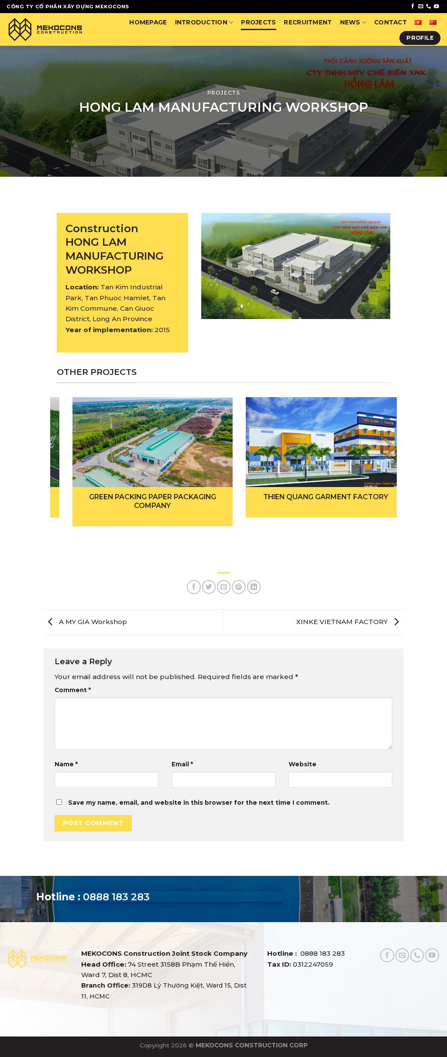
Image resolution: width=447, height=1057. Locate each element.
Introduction (201, 22)
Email (182, 764)
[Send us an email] (420, 6)
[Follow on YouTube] (436, 6)
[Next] (379, 451)
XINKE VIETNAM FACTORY (342, 622)
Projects (258, 22)
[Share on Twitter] (209, 587)
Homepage (148, 22)
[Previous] (68, 451)
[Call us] (428, 6)
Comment (73, 689)
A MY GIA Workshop (92, 622)
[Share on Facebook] (193, 587)
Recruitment (308, 22)
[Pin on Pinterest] (238, 587)
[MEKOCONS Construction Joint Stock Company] (45, 30)
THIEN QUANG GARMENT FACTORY (310, 497)
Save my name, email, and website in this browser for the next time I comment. (199, 802)
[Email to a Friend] (223, 587)
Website (302, 764)
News (350, 22)
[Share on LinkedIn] (254, 587)
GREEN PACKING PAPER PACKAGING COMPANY (136, 501)
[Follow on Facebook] (412, 6)
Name (66, 764)
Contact (390, 22)
